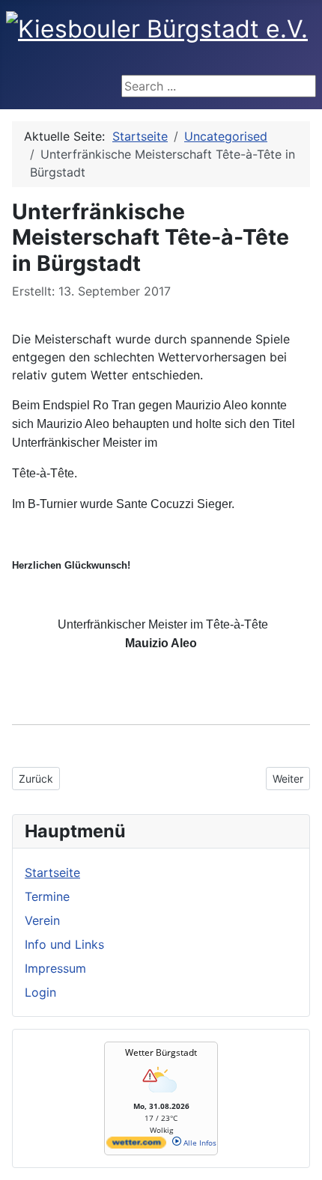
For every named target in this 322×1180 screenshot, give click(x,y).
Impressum (55, 968)
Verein (42, 920)
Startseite (52, 872)
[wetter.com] (136, 1145)
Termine (47, 896)
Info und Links (64, 944)
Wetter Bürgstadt (161, 1052)
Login (40, 992)
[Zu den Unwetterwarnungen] (161, 1095)
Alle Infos (198, 1142)
